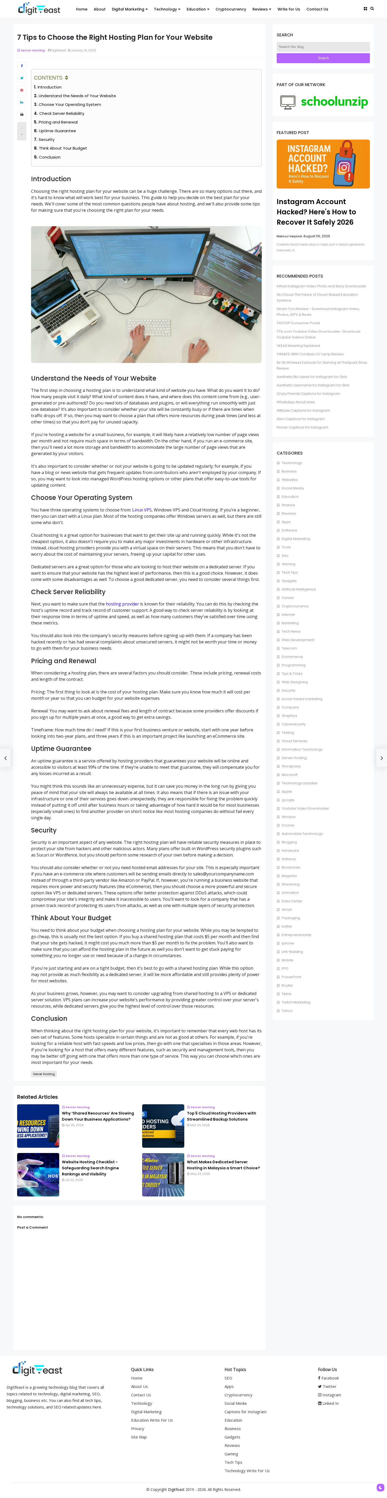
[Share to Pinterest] (21, 90)
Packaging (290, 917)
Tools (286, 547)
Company (290, 707)
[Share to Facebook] (21, 66)
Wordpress (291, 766)
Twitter (329, 1386)
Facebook (329, 1378)
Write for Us (288, 9)
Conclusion (50, 157)
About (100, 9)
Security (46, 139)
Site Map (139, 1437)
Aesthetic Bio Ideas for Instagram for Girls (312, 376)
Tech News (290, 631)
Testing (287, 732)
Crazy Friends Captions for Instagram (308, 393)
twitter (286, 926)
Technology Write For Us (247, 1470)
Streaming (290, 884)
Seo (285, 555)
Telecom (289, 648)
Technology (165, 9)
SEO (228, 1378)
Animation (290, 892)
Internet (288, 614)
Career (287, 597)
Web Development (297, 639)
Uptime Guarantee (57, 131)
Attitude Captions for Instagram (303, 410)
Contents (48, 78)
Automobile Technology (302, 833)
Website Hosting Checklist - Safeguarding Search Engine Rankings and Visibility (90, 1168)
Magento (289, 875)
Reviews (260, 9)
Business (289, 471)
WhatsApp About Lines (296, 402)
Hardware (290, 850)
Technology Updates (299, 783)
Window (288, 816)
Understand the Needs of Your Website (77, 95)
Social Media (292, 488)
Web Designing (294, 681)
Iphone (287, 943)
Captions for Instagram (245, 1411)
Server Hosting (33, 50)
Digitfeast (176, 1489)
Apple (286, 791)
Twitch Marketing (295, 1002)
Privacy (137, 1428)
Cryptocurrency (231, 9)
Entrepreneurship (296, 934)
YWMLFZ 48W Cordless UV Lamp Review (310, 354)
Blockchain (290, 867)
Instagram (331, 1394)
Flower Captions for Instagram (302, 427)
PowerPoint (291, 976)
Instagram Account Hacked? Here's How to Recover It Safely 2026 (316, 212)
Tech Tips (289, 572)
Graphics (289, 715)
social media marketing (301, 698)
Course (287, 825)
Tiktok (286, 993)
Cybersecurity (293, 724)
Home (81, 9)
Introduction (50, 87)
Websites (289, 479)
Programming (293, 665)
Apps (286, 521)
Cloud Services (294, 740)
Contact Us (317, 9)
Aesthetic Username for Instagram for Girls (313, 385)
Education (196, 9)
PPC (285, 968)
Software (289, 530)
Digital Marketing (128, 9)
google (287, 799)
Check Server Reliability (61, 113)
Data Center (291, 901)
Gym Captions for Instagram (301, 418)
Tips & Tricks (291, 673)
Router (287, 985)
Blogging (289, 842)
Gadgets (289, 580)
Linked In (330, 1403)
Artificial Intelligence (298, 589)
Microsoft (289, 774)
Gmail (286, 909)
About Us (139, 1386)
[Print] (21, 114)
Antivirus (288, 858)
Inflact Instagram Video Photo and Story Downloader (321, 286)
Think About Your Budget (63, 148)
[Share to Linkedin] (21, 102)
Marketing (290, 622)
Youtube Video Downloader (305, 808)
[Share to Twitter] (21, 78)
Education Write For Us (152, 1420)
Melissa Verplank (289, 236)
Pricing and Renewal (58, 122)
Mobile (287, 960)
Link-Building (292, 951)
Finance (288, 504)
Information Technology (301, 749)
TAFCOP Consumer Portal (298, 323)
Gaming (288, 563)
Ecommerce (292, 656)
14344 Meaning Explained (298, 345)
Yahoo (287, 1010)
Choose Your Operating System (70, 104)
